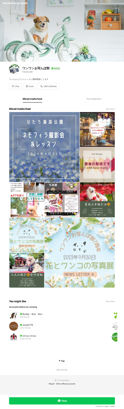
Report (51, 384)
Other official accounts (65, 384)
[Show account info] (55, 68)
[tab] (32, 99)
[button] (29, 86)
